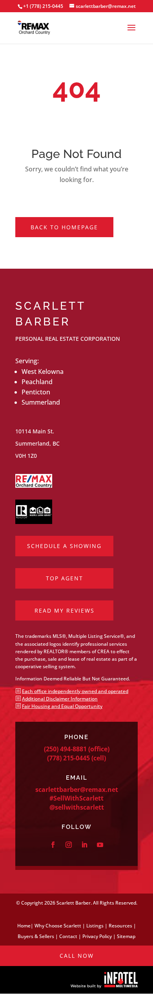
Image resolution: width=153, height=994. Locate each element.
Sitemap (126, 936)
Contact (68, 936)
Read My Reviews (65, 610)
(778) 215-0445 (68, 758)
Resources (120, 925)
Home (24, 925)
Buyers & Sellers (36, 936)
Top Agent (64, 578)
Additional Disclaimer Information (60, 698)
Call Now (77, 955)
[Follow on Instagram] (68, 844)
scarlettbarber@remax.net (76, 789)
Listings (95, 925)
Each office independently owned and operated (75, 691)
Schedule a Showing (64, 546)
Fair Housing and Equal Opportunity (62, 706)
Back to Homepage (64, 227)
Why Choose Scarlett (58, 925)
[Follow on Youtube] (100, 844)
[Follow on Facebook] (53, 844)
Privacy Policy (97, 936)
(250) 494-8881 (65, 749)
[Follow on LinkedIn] (84, 844)
